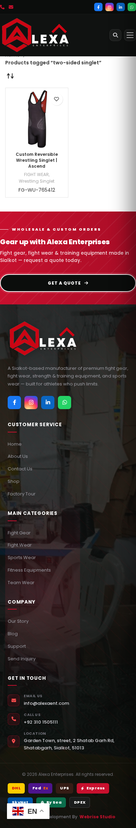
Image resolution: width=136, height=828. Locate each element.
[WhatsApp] (132, 7)
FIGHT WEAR (36, 174)
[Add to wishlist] (57, 99)
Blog (13, 633)
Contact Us (20, 468)
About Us (18, 456)
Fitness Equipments (29, 570)
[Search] (115, 35)
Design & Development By (68, 817)
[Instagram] (109, 7)
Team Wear (21, 582)
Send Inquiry (22, 658)
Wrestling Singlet (36, 181)
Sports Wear (22, 557)
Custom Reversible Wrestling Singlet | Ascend (37, 160)
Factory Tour (22, 494)
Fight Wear (20, 545)
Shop (14, 481)
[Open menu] (130, 35)
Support (17, 646)
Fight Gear (19, 533)
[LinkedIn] (120, 7)
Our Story (18, 621)
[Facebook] (98, 7)
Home (15, 444)
